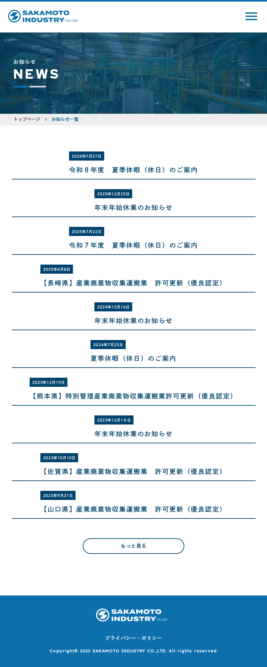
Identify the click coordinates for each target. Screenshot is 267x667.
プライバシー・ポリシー (133, 638)
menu (251, 16)
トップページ (26, 119)
